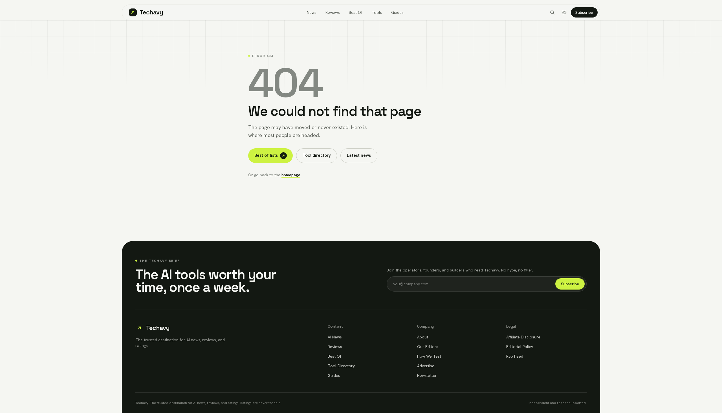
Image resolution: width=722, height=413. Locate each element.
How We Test (429, 356)
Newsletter (427, 375)
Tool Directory (341, 365)
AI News (335, 337)
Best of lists (266, 155)
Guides (397, 12)
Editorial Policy (519, 346)
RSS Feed (514, 356)
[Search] (552, 12)
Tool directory (317, 155)
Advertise (425, 365)
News (311, 12)
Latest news (359, 155)
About (422, 337)
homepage (290, 174)
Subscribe (584, 12)
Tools (376, 12)
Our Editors (427, 346)
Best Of (355, 12)
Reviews (332, 12)
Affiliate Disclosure (523, 337)
